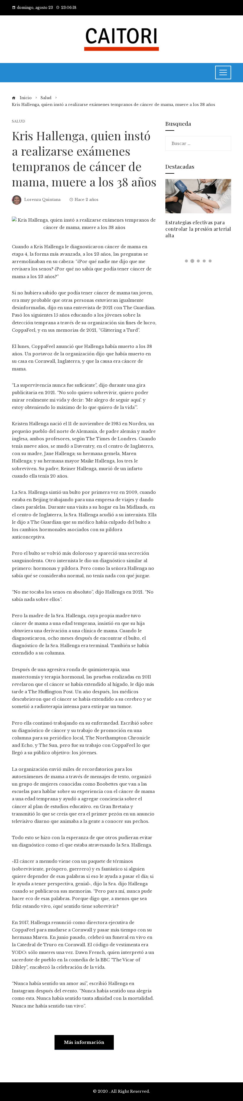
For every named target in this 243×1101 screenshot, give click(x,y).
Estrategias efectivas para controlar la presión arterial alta (198, 229)
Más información (84, 1042)
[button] (186, 260)
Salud (18, 121)
